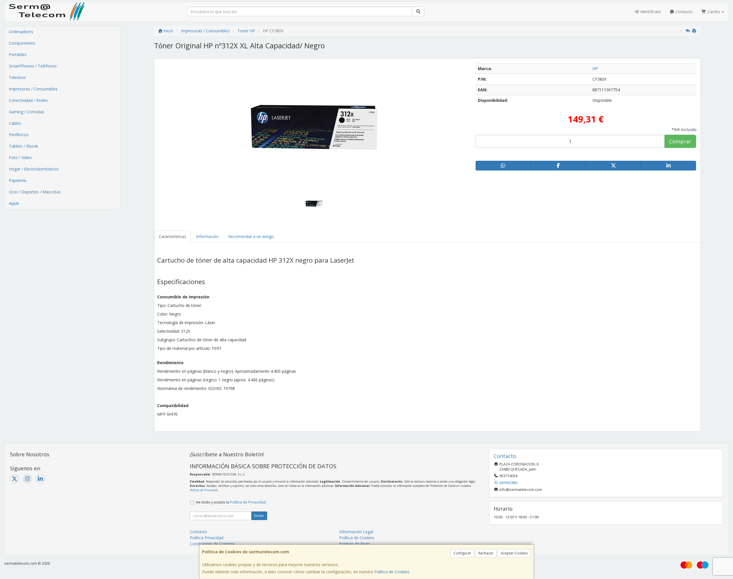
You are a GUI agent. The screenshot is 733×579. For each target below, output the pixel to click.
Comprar (680, 141)
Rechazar (485, 553)
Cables (15, 123)
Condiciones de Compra (212, 543)
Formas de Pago (354, 543)
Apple (14, 203)
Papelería (17, 180)
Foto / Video (20, 157)
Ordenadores (21, 31)
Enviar (259, 515)
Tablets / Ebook (23, 146)
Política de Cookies (391, 571)
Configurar (462, 553)
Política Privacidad (206, 537)
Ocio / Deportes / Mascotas (35, 192)
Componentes (22, 43)
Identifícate (650, 11)
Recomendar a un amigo (251, 236)
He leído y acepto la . (231, 502)
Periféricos (19, 134)
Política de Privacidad (204, 490)
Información (207, 236)
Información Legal (356, 531)
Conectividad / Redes (28, 100)
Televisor (17, 77)
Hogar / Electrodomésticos (34, 169)
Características (172, 236)
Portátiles (18, 54)
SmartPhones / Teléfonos (33, 66)
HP (595, 68)
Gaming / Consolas (26, 111)
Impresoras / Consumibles (33, 89)
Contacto (683, 11)
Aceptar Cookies (514, 553)
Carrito (713, 11)
